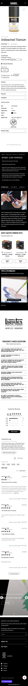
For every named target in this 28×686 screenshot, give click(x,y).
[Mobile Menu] (2, 3)
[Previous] (2, 252)
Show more (4, 467)
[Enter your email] (25, 634)
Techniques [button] (4, 97)
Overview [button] (3, 82)
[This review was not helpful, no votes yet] (25, 499)
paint (18, 464)
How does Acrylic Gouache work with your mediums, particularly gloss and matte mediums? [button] (12, 378)
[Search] (25, 3)
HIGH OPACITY (22, 187)
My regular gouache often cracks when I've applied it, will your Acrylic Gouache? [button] (12, 390)
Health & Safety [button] (5, 130)
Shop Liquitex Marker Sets (7, 235)
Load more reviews (14, 573)
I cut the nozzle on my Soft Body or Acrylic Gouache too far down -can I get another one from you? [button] (12, 350)
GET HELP (4, 646)
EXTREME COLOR (4, 187)
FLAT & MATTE (14, 187)
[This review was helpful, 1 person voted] (22, 568)
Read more (16, 493)
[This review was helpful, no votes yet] (22, 499)
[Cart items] (26, 3)
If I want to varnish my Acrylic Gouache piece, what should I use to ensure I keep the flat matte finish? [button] (12, 361)
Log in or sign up (16, 74)
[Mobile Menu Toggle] (1, 3)
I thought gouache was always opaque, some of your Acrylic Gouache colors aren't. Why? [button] (12, 367)
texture (13, 464)
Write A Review (14, 431)
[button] (14, 684)
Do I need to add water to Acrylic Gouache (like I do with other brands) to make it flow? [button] (11, 397)
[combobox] (21, 470)
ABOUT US (4, 641)
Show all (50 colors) (8, 63)
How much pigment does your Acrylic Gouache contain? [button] (11, 373)
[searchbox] (7, 458)
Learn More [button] (9, 656)
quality (8, 464)
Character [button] (3, 94)
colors (3, 464)
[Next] (25, 252)
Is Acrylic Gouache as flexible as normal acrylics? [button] (10, 355)
